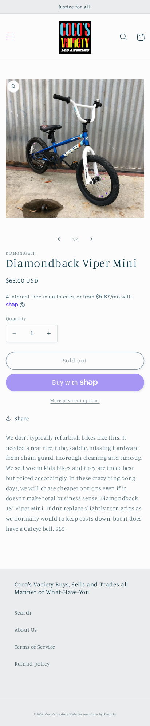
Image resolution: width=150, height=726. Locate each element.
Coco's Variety (56, 714)
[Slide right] (91, 239)
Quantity (16, 318)
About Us (26, 630)
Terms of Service (35, 647)
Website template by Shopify (92, 714)
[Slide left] (59, 239)
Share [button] (22, 418)
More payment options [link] (75, 400)
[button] (9, 37)
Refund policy (32, 663)
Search (23, 612)
